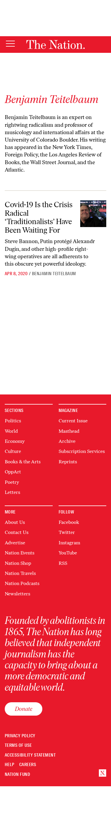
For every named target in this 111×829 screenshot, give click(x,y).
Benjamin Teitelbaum (54, 274)
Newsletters (17, 594)
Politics (13, 421)
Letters (12, 492)
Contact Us (16, 532)
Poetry (12, 482)
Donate (23, 708)
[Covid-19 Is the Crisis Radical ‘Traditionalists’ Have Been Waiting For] (93, 213)
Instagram (69, 543)
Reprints (68, 462)
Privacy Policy (20, 735)
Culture (13, 451)
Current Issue (73, 421)
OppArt (13, 472)
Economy (15, 441)
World (11, 431)
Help (10, 764)
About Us (15, 522)
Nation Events (19, 553)
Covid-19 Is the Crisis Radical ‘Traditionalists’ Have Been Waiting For (39, 217)
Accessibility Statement (30, 755)
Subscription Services (82, 451)
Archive (67, 441)
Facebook (69, 522)
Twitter (67, 532)
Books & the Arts (23, 462)
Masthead (69, 431)
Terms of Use (18, 745)
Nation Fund (17, 774)
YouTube (68, 553)
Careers (27, 764)
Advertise (15, 543)
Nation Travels (20, 573)
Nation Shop (18, 563)
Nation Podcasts (22, 583)
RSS (63, 563)
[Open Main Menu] (10, 44)
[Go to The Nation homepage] (55, 44)
